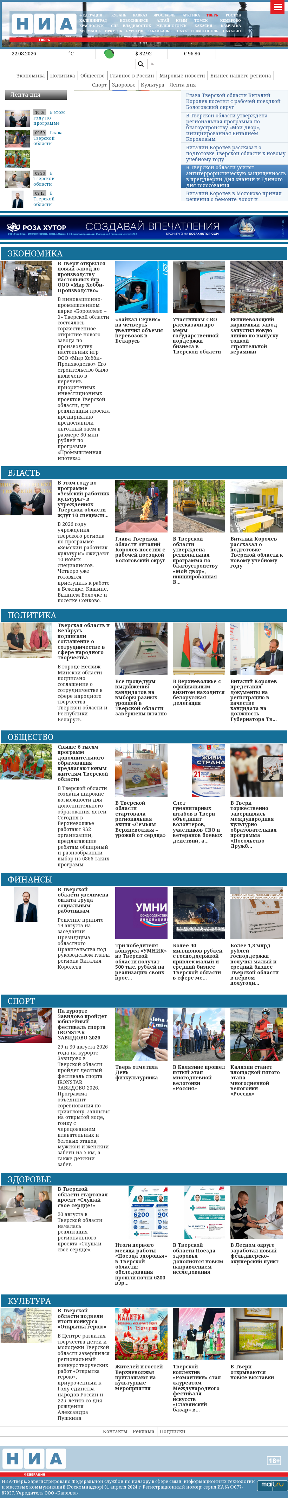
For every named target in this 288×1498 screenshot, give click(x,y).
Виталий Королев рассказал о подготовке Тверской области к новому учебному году (236, 153)
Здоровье (124, 84)
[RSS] (153, 64)
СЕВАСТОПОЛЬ (204, 31)
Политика (62, 75)
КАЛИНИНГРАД (93, 20)
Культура (152, 84)
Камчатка (230, 26)
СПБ (115, 26)
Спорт (99, 84)
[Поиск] (141, 64)
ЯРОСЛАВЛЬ (164, 15)
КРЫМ (181, 20)
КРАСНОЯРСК (91, 26)
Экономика (31, 75)
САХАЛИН (232, 31)
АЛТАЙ (163, 20)
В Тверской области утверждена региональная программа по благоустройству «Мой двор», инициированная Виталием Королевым (227, 127)
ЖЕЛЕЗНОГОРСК (171, 26)
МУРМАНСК (90, 31)
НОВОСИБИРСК (134, 20)
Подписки (172, 1431)
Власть (24, 472)
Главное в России (132, 75)
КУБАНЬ (118, 15)
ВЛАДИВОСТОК (137, 26)
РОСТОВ (233, 15)
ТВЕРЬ (212, 15)
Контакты (115, 1431)
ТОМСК (202, 20)
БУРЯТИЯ (134, 31)
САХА (182, 31)
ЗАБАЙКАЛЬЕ (160, 31)
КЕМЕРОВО (230, 20)
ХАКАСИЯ (203, 26)
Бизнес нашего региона (240, 75)
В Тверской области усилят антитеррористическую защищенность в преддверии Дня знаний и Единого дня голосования (236, 176)
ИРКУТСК (113, 31)
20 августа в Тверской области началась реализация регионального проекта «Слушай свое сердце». (83, 1219)
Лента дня (183, 84)
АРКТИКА (191, 15)
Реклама (144, 1431)
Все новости (49, 103)
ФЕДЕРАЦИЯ (90, 15)
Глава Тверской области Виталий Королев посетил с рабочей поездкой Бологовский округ (233, 101)
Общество (92, 75)
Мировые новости (182, 75)
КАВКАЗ (140, 15)
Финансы (30, 879)
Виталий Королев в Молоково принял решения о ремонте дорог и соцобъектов (234, 199)
